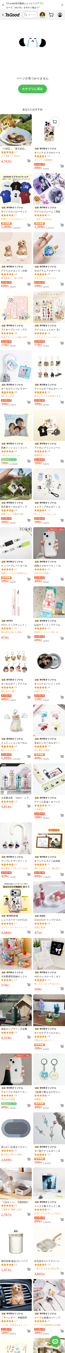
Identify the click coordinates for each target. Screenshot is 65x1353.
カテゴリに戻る (32, 89)
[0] (51, 15)
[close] (3, 5)
